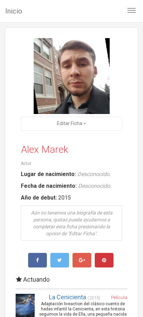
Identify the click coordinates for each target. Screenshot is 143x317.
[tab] (71, 279)
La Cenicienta (74, 297)
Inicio (13, 11)
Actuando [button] (36, 279)
